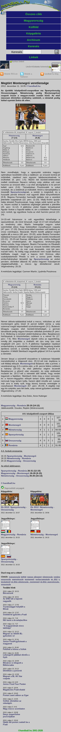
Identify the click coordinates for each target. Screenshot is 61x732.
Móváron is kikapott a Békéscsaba (13, 664)
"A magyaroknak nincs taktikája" (13, 627)
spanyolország (18, 579)
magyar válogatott (34, 577)
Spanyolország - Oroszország (9, 560)
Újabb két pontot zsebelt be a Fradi (16, 723)
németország (47, 577)
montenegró (29, 579)
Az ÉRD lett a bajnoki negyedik (12, 600)
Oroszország (15, 440)
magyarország (14, 577)
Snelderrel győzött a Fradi (15, 615)
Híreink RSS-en (10, 74)
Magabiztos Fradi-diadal (14, 690)
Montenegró (37, 135)
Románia (37, 285)
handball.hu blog (51, 74)
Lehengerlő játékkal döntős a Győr (16, 656)
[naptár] (3, 14)
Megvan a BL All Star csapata (12, 677)
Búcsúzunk (8, 593)
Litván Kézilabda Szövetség (37, 67)
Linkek (33, 57)
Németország (14, 135)
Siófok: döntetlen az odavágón (12, 702)
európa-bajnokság (43, 579)
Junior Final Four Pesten (14, 684)
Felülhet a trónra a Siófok (14, 649)
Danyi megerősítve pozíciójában (11, 715)
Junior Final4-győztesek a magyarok (15, 642)
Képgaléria (33, 33)
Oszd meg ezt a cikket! (11, 573)
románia (57, 577)
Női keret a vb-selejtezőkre (15, 620)
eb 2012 (54, 579)
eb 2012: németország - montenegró (25, 582)
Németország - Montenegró (44, 534)
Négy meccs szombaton (14, 709)
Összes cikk (33, 14)
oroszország (6, 579)
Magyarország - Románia (13, 534)
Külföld (33, 27)
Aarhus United (18, 62)
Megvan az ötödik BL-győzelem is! (13, 635)
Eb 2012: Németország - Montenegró (42, 508)
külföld (23, 577)
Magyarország (33, 20)
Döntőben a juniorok (12, 671)
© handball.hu (33, 86)
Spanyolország (18, 192)
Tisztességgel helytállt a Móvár (14, 608)
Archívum (33, 39)
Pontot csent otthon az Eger (16, 695)
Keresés (33, 46)
